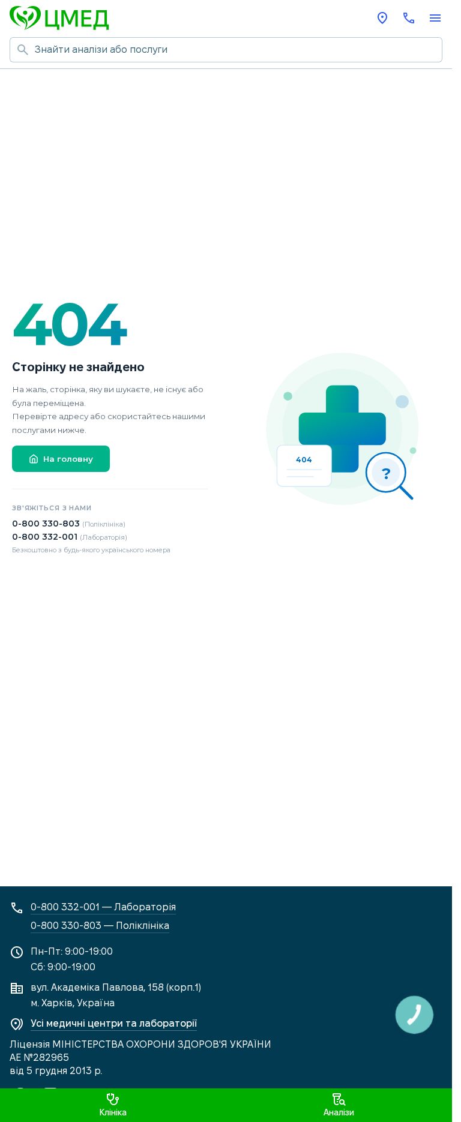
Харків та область (382, 18)
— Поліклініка (100, 926)
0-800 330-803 (68, 523)
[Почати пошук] (22, 49)
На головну (68, 459)
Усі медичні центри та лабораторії (114, 1023)
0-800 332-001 (69, 536)
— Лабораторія (103, 907)
